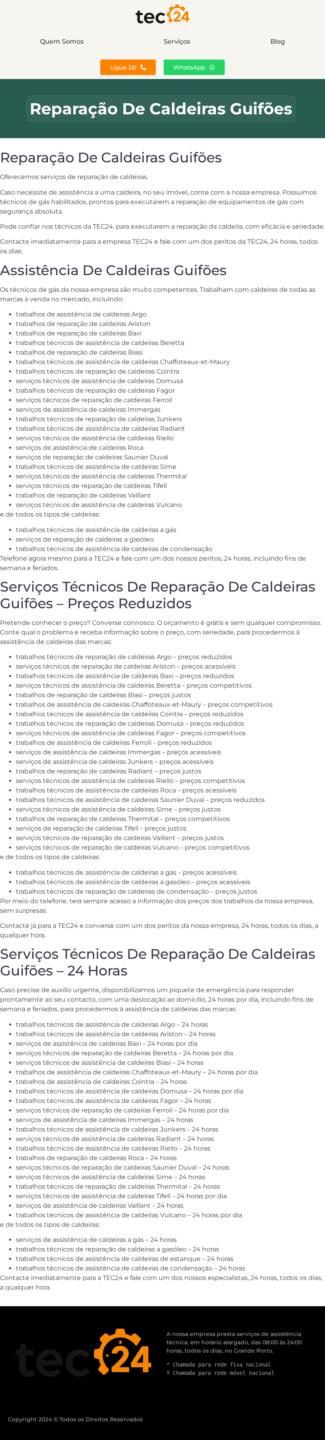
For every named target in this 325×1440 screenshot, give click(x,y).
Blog (277, 41)
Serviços (177, 41)
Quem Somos (62, 41)
